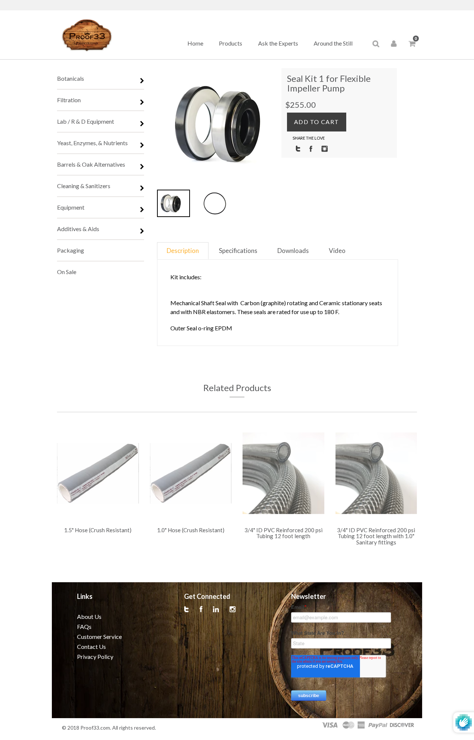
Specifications (238, 250)
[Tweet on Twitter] (298, 148)
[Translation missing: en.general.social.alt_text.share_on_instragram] (324, 148)
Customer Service (99, 636)
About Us (89, 616)
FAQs (84, 626)
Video (337, 250)
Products (230, 43)
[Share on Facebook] (311, 148)
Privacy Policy (95, 656)
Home (195, 43)
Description (183, 250)
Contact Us (91, 646)
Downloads (293, 250)
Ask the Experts (278, 43)
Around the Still (333, 43)
